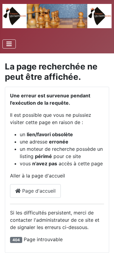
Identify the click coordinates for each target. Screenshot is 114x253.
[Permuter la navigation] (9, 44)
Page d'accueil (38, 191)
